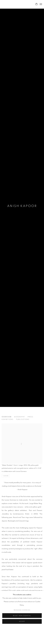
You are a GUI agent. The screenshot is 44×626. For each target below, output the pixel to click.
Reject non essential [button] (22, 615)
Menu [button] (40, 4)
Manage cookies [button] (22, 610)
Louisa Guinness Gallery (16, 4)
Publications (22, 419)
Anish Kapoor (22, 206)
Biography (19, 417)
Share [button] (6, 475)
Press (30, 417)
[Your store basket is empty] (36, 4)
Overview (7, 417)
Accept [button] (22, 621)
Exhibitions (7, 419)
